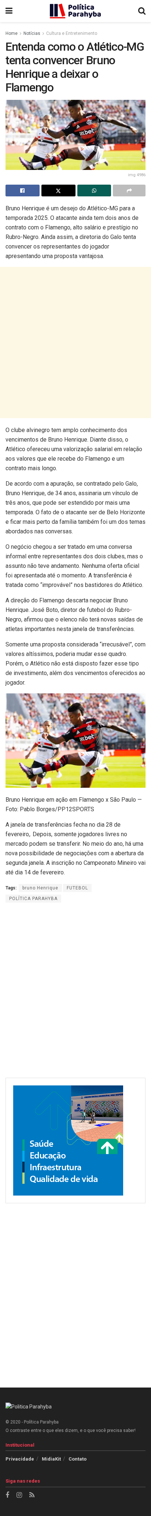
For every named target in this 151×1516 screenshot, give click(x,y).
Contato (77, 1459)
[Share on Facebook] (22, 190)
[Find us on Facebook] (7, 1495)
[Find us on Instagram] (19, 1495)
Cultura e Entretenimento (71, 33)
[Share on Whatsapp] (94, 190)
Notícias (31, 33)
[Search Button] (142, 11)
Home (11, 33)
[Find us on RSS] (31, 1495)
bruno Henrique (40, 888)
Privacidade (19, 1459)
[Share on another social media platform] (129, 190)
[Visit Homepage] (75, 11)
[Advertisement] (75, 342)
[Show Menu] (8, 11)
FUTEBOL (77, 888)
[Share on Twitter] (58, 190)
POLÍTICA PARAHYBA (33, 898)
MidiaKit (51, 1459)
